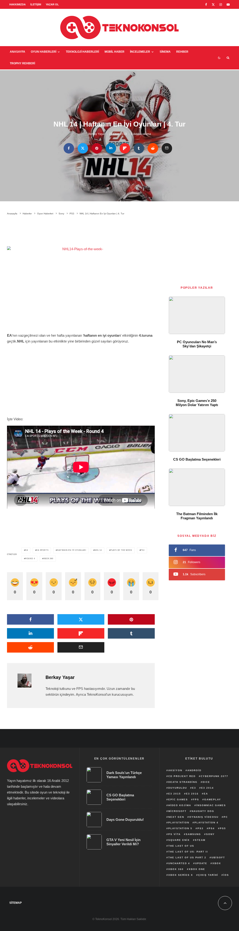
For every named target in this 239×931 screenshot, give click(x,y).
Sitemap (15, 902)
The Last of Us (181, 846)
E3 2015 (174, 793)
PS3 (142, 550)
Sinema (165, 51)
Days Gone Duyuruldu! (125, 819)
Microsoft (177, 811)
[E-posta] (167, 148)
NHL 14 (98, 550)
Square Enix (179, 840)
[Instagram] (220, 4)
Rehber (182, 51)
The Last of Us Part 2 (187, 857)
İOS (226, 875)
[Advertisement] (92, 231)
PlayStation (178, 822)
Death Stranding (182, 782)
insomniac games (211, 805)
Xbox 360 (48, 559)
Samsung (193, 834)
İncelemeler (140, 51)
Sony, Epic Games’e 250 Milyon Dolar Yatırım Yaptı (197, 403)
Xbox (216, 863)
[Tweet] (82, 148)
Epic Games (178, 799)
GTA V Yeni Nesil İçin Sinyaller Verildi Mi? (123, 842)
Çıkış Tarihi (208, 875)
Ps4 (212, 828)
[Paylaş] (68, 148)
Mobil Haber (114, 51)
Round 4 (30, 559)
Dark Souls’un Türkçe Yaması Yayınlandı (124, 775)
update (201, 863)
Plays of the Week (121, 550)
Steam (200, 840)
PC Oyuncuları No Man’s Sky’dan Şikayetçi (197, 344)
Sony (210, 834)
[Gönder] (153, 148)
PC (226, 817)
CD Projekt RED (182, 776)
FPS (196, 799)
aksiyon (175, 770)
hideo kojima (179, 805)
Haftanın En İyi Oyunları (71, 550)
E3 (194, 788)
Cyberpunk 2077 (214, 776)
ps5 (223, 828)
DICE (206, 782)
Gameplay (212, 799)
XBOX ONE (197, 869)
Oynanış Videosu (203, 817)
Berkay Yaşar (96, 134)
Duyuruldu (177, 788)
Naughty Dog (203, 811)
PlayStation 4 (206, 822)
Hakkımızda (17, 4)
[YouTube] (228, 4)
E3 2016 (192, 793)
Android (194, 770)
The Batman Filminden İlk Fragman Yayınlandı (197, 516)
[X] (213, 4)
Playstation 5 (180, 828)
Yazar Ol (52, 4)
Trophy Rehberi (22, 63)
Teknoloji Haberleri (82, 51)
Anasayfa (17, 51)
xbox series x (180, 875)
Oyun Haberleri (43, 51)
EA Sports (42, 550)
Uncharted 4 (179, 863)
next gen (176, 817)
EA (26, 550)
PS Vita (174, 834)
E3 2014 (207, 788)
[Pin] (96, 148)
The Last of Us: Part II (188, 851)
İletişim (35, 4)
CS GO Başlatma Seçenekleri (197, 459)
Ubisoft (218, 857)
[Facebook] (206, 4)
